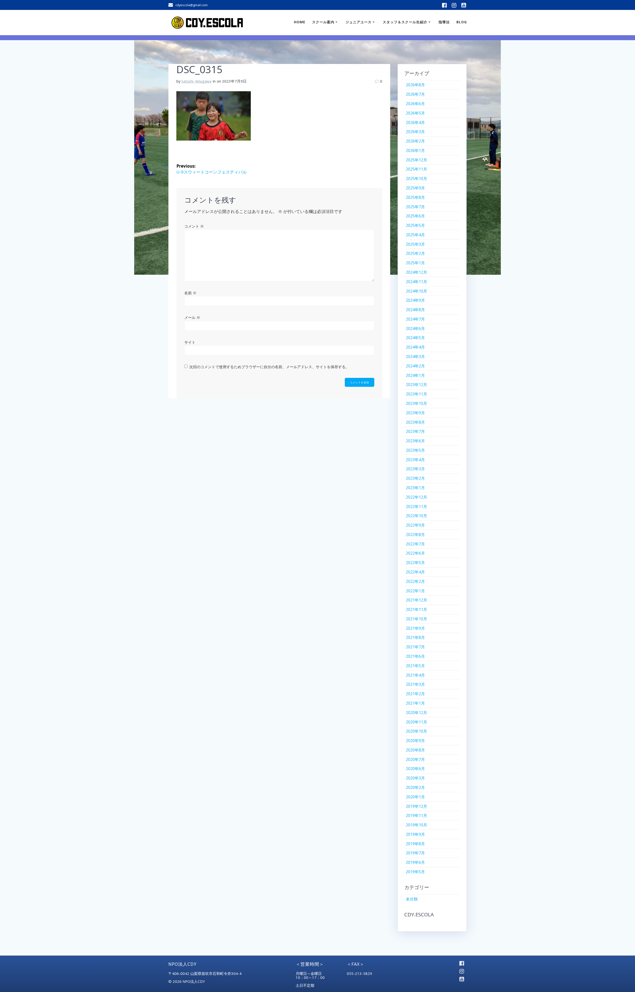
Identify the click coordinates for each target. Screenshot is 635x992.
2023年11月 (416, 394)
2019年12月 (416, 806)
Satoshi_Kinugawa (196, 81)
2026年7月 (415, 94)
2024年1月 (415, 375)
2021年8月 (415, 637)
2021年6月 (415, 656)
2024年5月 (415, 337)
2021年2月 (415, 693)
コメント (194, 226)
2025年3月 (415, 244)
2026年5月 (415, 113)
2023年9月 (415, 413)
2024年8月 (415, 309)
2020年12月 (416, 712)
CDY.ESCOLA (419, 914)
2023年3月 (415, 469)
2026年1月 (415, 150)
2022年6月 (415, 553)
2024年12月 (416, 272)
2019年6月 (415, 862)
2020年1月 (415, 797)
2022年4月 (415, 572)
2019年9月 (415, 834)
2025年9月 (415, 188)
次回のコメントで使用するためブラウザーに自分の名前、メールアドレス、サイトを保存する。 (269, 366)
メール (192, 317)
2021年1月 (415, 703)
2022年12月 (416, 497)
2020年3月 (415, 778)
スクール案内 (323, 22)
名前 (190, 292)
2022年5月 (415, 562)
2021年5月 (415, 665)
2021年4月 (415, 675)
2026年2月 (415, 141)
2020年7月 (415, 759)
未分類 (412, 899)
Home (299, 22)
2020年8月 (415, 750)
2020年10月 (416, 731)
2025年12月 (416, 160)
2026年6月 (415, 103)
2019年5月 (415, 871)
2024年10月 (416, 291)
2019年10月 (416, 825)
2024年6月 (415, 328)
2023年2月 (415, 478)
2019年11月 (416, 815)
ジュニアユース (359, 22)
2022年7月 (415, 544)
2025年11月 (416, 169)
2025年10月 (416, 178)
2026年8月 (415, 85)
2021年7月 (415, 647)
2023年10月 (416, 403)
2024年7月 (415, 319)
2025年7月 (415, 207)
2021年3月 (415, 684)
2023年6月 (415, 441)
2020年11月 (416, 722)
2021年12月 (416, 600)
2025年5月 (415, 225)
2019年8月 (415, 843)
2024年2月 (415, 366)
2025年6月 (415, 216)
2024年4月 (415, 347)
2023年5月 (415, 450)
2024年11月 (416, 281)
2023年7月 (415, 431)
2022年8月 (415, 534)
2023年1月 (415, 487)
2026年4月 (415, 122)
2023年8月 (415, 422)
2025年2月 (415, 253)
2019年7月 (415, 853)
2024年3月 (415, 356)
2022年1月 (415, 591)
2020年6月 (415, 768)
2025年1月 (415, 263)
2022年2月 (415, 581)
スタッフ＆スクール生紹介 (405, 22)
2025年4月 (415, 235)
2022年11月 (416, 506)
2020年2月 (415, 787)
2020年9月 (415, 740)
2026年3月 (415, 131)
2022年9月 (415, 525)
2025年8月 (415, 197)
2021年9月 (415, 628)
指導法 (444, 22)
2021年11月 (416, 609)
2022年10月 (416, 515)
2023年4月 (415, 459)
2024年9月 (415, 300)
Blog (461, 22)
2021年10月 (416, 619)
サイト (189, 342)
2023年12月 (416, 384)
